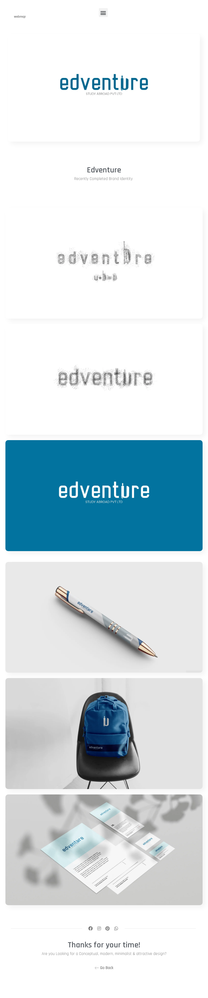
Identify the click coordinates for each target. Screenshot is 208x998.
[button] (103, 12)
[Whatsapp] (116, 928)
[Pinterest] (107, 928)
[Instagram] (99, 928)
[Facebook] (90, 928)
